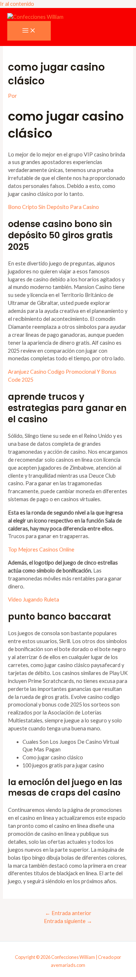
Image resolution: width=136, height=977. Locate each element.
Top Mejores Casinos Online (41, 549)
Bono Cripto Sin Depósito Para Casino (53, 207)
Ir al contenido (17, 4)
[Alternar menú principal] (29, 31)
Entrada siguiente (68, 921)
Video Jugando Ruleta (33, 599)
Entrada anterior (68, 913)
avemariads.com (68, 965)
